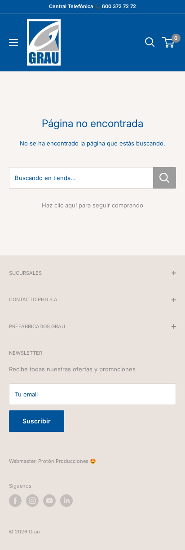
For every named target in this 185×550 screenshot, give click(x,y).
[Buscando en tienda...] (164, 178)
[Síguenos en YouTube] (49, 500)
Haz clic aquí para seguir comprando (92, 205)
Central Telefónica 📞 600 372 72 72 (92, 6)
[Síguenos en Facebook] (15, 500)
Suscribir (36, 421)
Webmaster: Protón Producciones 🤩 (52, 461)
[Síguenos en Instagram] (32, 500)
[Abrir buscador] (150, 42)
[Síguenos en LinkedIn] (66, 500)
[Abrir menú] (13, 42)
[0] (168, 42)
